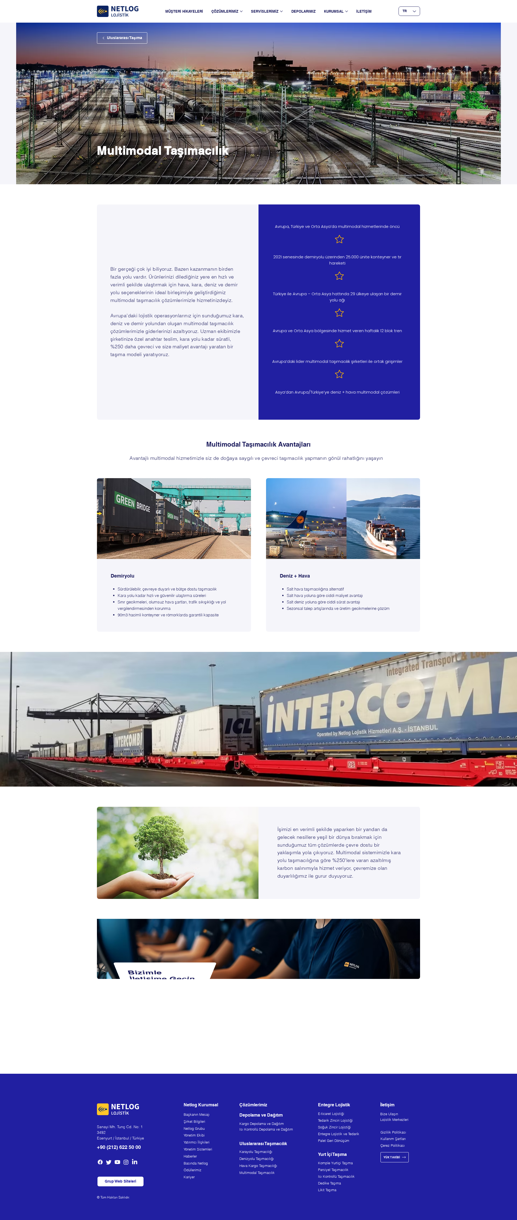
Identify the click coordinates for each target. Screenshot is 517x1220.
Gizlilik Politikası (393, 1132)
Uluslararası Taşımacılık (263, 1143)
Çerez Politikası (392, 1145)
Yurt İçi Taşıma (332, 1154)
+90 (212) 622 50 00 (119, 1147)
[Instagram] (126, 1162)
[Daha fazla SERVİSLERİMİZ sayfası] (281, 11)
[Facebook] (100, 1162)
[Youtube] (117, 1162)
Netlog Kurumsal (201, 1104)
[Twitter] (109, 1162)
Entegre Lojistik (334, 1104)
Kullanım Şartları (393, 1138)
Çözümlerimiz (253, 1104)
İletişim (387, 1104)
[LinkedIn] (134, 1162)
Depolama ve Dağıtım (261, 1115)
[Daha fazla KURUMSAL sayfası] (346, 11)
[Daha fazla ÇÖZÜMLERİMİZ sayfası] (241, 11)
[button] (120, 1181)
